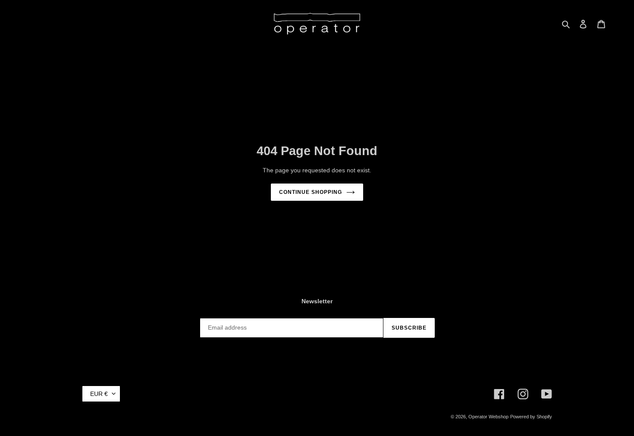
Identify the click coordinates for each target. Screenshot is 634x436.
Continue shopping (310, 192)
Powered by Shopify (531, 416)
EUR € (99, 393)
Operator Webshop (488, 416)
